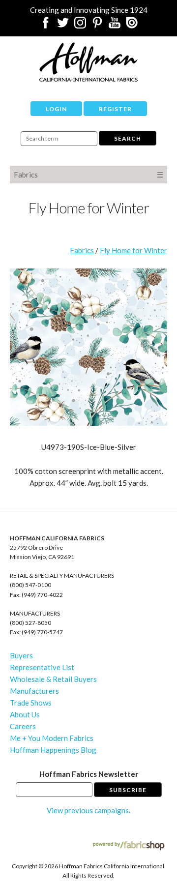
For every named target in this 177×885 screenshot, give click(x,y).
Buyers (21, 655)
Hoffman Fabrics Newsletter (88, 773)
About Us (25, 714)
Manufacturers (34, 690)
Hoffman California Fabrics (88, 62)
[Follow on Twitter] (63, 25)
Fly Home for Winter (133, 250)
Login (56, 109)
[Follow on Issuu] (132, 25)
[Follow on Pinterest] (97, 25)
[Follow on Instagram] (80, 25)
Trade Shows (31, 702)
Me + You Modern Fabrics (51, 738)
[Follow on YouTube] (114, 25)
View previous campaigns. (88, 810)
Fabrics (26, 174)
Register (115, 109)
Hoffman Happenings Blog (53, 749)
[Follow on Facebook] (46, 25)
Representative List (42, 667)
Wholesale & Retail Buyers (53, 679)
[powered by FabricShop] (128, 846)
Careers (23, 726)
